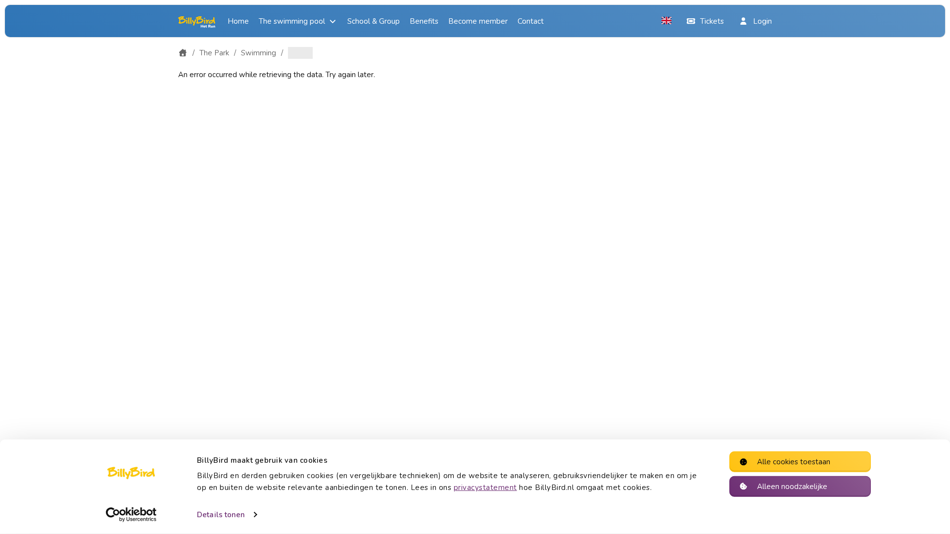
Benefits (424, 21)
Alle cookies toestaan (793, 462)
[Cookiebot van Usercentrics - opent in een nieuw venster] (131, 514)
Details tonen (221, 515)
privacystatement (485, 487)
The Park (214, 53)
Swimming (258, 53)
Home (238, 21)
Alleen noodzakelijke (792, 486)
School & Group (373, 21)
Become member (478, 21)
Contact (531, 21)
